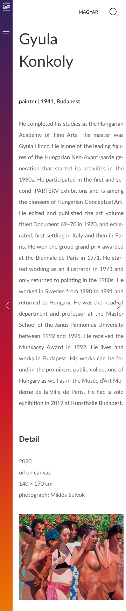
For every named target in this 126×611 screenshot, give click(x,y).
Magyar (88, 12)
